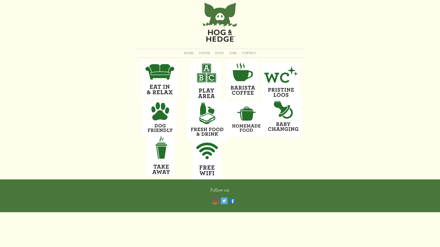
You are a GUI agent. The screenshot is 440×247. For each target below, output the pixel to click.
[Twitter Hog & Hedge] (224, 200)
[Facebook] (232, 200)
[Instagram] (215, 200)
